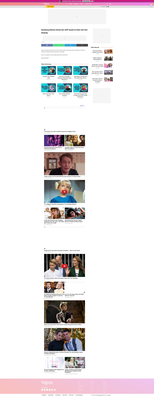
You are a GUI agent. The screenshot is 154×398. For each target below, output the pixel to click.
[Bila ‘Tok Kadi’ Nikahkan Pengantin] (64, 87)
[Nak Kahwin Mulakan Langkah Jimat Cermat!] (108, 51)
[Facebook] (101, 6)
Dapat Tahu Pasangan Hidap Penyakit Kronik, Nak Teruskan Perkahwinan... (80, 95)
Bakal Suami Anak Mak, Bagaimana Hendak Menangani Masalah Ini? (64, 78)
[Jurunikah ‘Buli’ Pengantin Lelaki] (48, 70)
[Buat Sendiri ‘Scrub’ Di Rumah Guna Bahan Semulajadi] (108, 79)
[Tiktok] (105, 6)
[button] (107, 3)
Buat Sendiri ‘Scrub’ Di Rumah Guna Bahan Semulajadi (97, 80)
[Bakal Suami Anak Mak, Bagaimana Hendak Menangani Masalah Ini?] (64, 70)
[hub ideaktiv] (110, 3)
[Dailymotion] (108, 6)
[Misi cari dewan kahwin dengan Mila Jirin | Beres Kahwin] (108, 72)
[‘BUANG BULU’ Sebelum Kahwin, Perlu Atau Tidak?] (108, 65)
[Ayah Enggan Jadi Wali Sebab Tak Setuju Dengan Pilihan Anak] (80, 70)
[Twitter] (104, 6)
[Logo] (46, 3)
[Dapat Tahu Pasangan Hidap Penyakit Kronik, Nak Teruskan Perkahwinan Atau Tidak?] (80, 87)
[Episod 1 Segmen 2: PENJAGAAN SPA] (108, 58)
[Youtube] (107, 6)
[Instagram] (103, 6)
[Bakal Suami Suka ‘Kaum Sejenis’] (48, 87)
